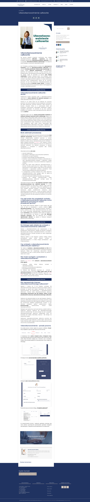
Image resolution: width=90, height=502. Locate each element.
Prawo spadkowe (50, 495)
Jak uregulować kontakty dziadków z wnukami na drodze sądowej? (64, 51)
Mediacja (55, 4)
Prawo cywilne (49, 488)
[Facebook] (62, 487)
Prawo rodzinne (49, 486)
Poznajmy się (37, 4)
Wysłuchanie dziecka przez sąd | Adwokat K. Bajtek (64, 60)
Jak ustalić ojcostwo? (63, 55)
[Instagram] (58, 45)
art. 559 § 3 (37, 142)
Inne (19, 10)
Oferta (43, 4)
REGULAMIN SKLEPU (53, 500)
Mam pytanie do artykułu (36, 438)
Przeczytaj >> (61, 53)
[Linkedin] (60, 45)
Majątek (22, 10)
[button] (34, 18)
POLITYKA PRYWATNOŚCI (46, 500)
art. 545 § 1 (29, 260)
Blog (62, 4)
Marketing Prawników (67, 500)
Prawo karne (49, 493)
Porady (49, 4)
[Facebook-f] (57, 45)
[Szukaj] (68, 28)
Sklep (66, 4)
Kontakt (71, 4)
